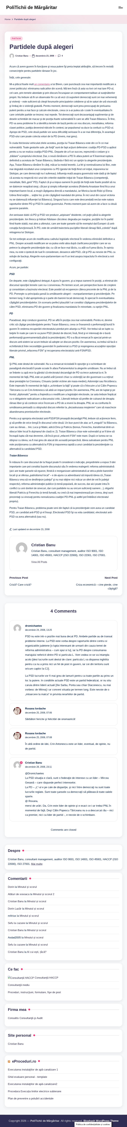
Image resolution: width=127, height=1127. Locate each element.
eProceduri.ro (24, 1061)
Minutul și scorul (27, 886)
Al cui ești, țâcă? (36, 951)
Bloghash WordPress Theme (100, 1120)
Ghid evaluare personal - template (27, 1076)
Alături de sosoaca (18, 894)
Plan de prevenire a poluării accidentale (30, 1098)
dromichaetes (33, 625)
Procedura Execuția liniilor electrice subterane (34, 1091)
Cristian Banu (43, 545)
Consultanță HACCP (46, 977)
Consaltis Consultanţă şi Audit (25, 1018)
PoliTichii (16, 38)
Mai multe (36, 863)
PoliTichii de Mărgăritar (31, 7)
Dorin (11, 886)
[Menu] (120, 7)
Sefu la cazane (16, 923)
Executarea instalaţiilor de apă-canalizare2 (32, 1084)
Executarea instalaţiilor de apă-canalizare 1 (33, 1069)
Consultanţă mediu (18, 985)
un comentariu (42, 84)
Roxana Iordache (35, 708)
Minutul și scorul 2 (43, 894)
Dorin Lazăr (14, 908)
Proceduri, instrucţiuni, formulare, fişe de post (34, 992)
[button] (39, 562)
